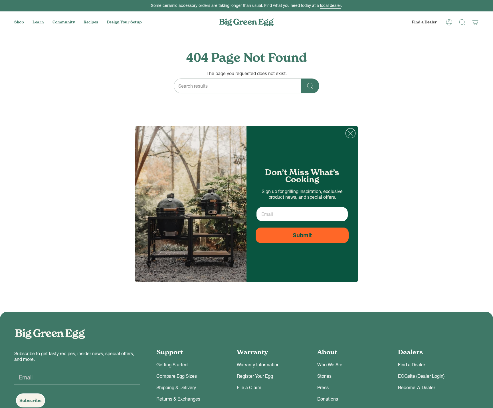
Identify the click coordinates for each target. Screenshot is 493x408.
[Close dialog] (350, 133)
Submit (302, 235)
